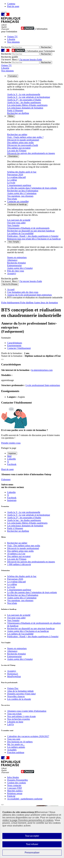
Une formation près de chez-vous (22, 292)
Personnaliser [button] (32, 852)
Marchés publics (14, 790)
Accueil (10, 289)
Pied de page (13, 6)
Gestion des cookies (16, 782)
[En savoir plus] (2, 359)
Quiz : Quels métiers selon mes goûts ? (25, 137)
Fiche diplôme (27, 302)
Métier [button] (11, 116)
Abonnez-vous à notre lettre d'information (26, 711)
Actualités (12, 749)
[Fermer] (2, 804)
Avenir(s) (11, 273)
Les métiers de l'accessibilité (20, 233)
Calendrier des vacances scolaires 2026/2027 (28, 736)
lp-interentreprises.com (42, 370)
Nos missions (13, 42)
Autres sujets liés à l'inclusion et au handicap (28, 631)
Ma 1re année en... (16, 744)
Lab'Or (10, 724)
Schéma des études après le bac (21, 172)
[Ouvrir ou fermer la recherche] (5, 12)
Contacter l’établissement (19, 348)
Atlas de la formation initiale (20, 691)
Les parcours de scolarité (18, 220)
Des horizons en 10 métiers (20, 741)
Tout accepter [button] (32, 836)
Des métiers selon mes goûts (20, 142)
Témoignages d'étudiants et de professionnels (28, 228)
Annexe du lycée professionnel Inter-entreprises (29, 295)
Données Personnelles (17, 780)
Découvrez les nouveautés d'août (22, 145)
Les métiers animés (16, 747)
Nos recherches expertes (18, 719)
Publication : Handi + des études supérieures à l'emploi (32, 236)
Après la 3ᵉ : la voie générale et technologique (28, 97)
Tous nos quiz (13, 739)
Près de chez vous (15, 271)
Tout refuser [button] (32, 844)
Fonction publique (15, 752)
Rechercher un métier (17, 134)
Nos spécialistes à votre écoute (21, 716)
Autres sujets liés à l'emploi (20, 268)
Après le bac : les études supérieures (24, 102)
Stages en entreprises (17, 257)
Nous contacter (14, 785)
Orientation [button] (13, 156)
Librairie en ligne (15, 721)
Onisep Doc (12, 688)
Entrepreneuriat (14, 265)
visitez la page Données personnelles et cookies (27, 820)
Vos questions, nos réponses (20, 196)
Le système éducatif (16, 177)
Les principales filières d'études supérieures (27, 105)
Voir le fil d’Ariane (9, 284)
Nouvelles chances (16, 696)
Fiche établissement (10, 302)
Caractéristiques (14, 343)
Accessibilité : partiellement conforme (24, 799)
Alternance (12, 260)
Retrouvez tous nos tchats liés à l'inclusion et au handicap (34, 239)
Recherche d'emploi (16, 263)
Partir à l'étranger (15, 110)
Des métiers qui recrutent (19, 148)
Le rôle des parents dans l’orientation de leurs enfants (32, 188)
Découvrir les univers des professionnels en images (31, 153)
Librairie (11, 39)
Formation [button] (12, 76)
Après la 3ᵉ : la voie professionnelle (23, 94)
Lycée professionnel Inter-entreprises (43, 385)
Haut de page (7, 469)
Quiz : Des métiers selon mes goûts (23, 545)
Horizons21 (12, 673)
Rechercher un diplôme (18, 113)
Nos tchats (12, 198)
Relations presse (14, 793)
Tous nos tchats (14, 713)
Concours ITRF (14, 788)
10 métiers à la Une (16, 553)
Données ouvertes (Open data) (21, 693)
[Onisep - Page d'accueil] (28, 29)
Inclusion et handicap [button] (17, 204)
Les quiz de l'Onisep (16, 150)
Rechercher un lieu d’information (22, 190)
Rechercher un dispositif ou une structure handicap (31, 230)
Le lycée (11, 182)
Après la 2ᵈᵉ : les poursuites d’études (24, 99)
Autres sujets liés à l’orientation (21, 193)
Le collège (12, 180)
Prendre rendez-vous (11, 443)
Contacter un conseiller (18, 201)
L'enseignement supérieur (19, 185)
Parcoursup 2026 (15, 174)
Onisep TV (12, 36)
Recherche (6, 47)
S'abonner (6, 479)
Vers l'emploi (13, 225)
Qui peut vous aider (16, 222)
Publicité (11, 796)
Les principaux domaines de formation (25, 108)
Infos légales (13, 777)
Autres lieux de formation (46, 302)
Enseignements (14, 345)
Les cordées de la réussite (19, 699)
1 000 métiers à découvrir (19, 564)
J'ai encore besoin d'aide (30, 59)
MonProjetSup (14, 676)
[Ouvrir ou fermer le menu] (2, 12)
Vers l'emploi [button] (13, 242)
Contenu (11, 3)
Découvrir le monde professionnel (23, 140)
